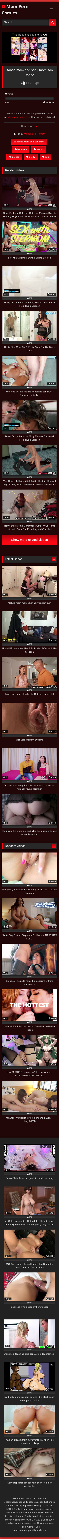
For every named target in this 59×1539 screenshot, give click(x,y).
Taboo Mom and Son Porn (30, 141)
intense (15, 157)
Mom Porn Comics (15, 9)
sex (47, 157)
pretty (32, 157)
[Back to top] (48, 1529)
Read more (28, 126)
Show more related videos (29, 539)
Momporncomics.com (19, 117)
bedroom (22, 149)
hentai (40, 149)
